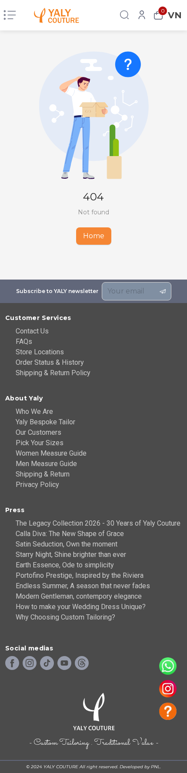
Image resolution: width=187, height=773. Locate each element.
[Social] (82, 663)
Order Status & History (50, 362)
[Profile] (142, 15)
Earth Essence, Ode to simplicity (65, 565)
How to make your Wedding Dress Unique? (81, 607)
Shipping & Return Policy (53, 373)
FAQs (24, 341)
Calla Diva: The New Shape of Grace (70, 534)
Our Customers (38, 432)
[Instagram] (30, 663)
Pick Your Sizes (39, 443)
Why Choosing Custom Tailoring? (65, 617)
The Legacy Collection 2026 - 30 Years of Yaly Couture (98, 523)
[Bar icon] (9, 15)
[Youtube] (64, 663)
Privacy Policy (37, 484)
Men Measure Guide (46, 464)
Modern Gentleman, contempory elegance (79, 596)
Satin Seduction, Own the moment (66, 544)
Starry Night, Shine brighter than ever (71, 554)
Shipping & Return (43, 474)
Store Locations (40, 352)
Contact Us (32, 331)
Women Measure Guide (51, 453)
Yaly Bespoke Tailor (45, 422)
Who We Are (34, 411)
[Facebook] (12, 663)
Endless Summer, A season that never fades (83, 586)
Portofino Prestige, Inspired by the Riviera (80, 575)
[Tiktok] (47, 663)
